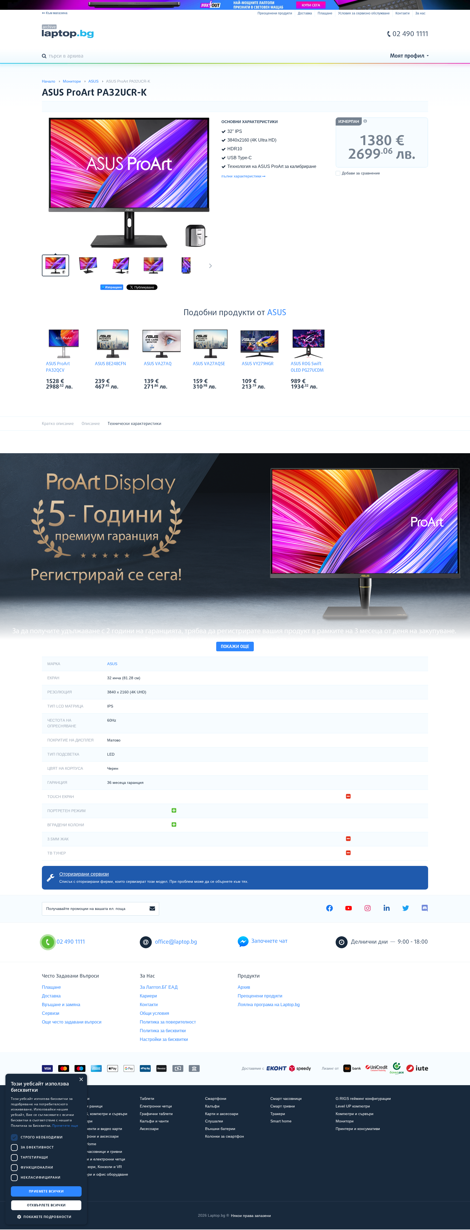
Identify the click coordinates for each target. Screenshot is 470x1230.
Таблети (147, 1098)
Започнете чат (269, 941)
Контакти (402, 13)
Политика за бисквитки (163, 1030)
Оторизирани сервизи (84, 874)
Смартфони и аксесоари (97, 1136)
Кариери (148, 996)
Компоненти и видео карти (98, 1128)
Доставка (305, 13)
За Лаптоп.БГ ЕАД (159, 987)
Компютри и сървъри (354, 1114)
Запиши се (152, 909)
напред (210, 265)
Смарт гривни (282, 1106)
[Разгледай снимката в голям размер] (129, 182)
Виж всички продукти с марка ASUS (74, 381)
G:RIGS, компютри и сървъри (101, 1114)
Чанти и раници (89, 1106)
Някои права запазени (251, 1215)
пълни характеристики (241, 176)
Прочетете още (65, 1125)
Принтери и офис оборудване (101, 1174)
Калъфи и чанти (154, 1121)
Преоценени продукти (275, 13)
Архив (244, 987)
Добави (361, 173)
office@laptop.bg (176, 942)
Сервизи (50, 1013)
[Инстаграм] (367, 909)
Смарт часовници (286, 1098)
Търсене (45, 56)
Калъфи (212, 1106)
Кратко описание (58, 424)
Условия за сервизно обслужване (364, 13)
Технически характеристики (134, 424)
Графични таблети (156, 1114)
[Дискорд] (424, 909)
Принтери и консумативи (358, 1128)
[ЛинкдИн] (386, 909)
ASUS (276, 313)
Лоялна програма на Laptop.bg (269, 1004)
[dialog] (46, 1149)
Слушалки (214, 1121)
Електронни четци (156, 1106)
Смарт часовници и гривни (98, 1151)
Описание (91, 424)
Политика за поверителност (168, 1022)
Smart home (281, 1121)
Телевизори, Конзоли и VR (98, 1167)
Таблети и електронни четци (100, 1159)
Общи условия (154, 1013)
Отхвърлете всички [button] (46, 1205)
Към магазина (56, 13)
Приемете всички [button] (46, 1191)
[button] (46, 1216)
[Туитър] (405, 909)
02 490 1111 (410, 34)
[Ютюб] (348, 909)
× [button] (81, 1080)
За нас (420, 13)
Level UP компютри (353, 1106)
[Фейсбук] (329, 909)
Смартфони (215, 1098)
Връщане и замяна (61, 1004)
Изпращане (113, 287)
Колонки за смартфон (224, 1136)
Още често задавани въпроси (71, 1022)
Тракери (277, 1114)
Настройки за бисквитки (164, 1039)
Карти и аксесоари (221, 1114)
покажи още (235, 646)
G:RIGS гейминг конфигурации (363, 1098)
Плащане (325, 13)
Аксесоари (149, 1128)
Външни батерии (220, 1128)
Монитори (345, 1121)
